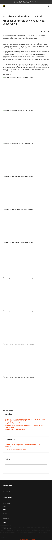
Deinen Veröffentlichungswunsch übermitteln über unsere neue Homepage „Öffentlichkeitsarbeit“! (25, 420)
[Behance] (30, 1)
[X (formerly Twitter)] (48, 31)
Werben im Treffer (7, 503)
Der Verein (5, 513)
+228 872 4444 (18, 2)
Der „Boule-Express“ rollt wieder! (15, 423)
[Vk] (37, 1)
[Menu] (48, 6)
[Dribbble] (26, 1)
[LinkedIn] (45, 31)
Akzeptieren (4, 537)
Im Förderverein (6, 491)
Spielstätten (5, 516)
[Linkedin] (23, 1)
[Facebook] (14, 1)
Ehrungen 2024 (9, 427)
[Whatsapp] (32, 1)
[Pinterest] (19, 1)
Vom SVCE (5, 501)
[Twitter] (16, 1)
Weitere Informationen (22, 539)
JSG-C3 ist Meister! (10, 447)
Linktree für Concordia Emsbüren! (15, 429)
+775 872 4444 (25, 2)
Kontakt (4, 494)
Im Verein (5, 488)
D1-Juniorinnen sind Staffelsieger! (15, 449)
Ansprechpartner (6, 518)
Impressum (32, 539)
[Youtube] (21, 1)
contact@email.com (33, 2)
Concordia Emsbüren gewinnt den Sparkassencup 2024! (22, 445)
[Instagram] (28, 1)
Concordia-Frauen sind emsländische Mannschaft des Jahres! (24, 425)
